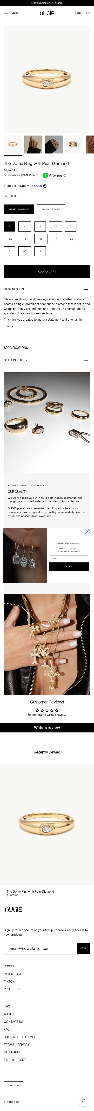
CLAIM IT (69, 566)
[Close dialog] (87, 531)
